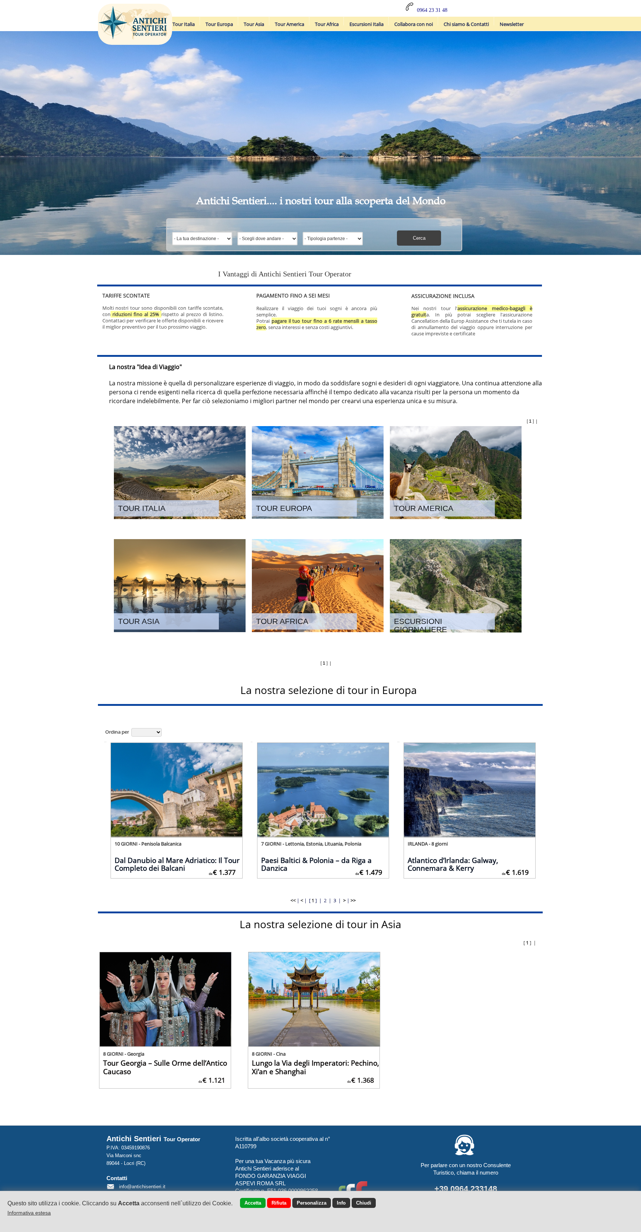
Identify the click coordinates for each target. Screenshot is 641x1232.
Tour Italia (183, 24)
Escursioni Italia (366, 24)
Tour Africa (327, 24)
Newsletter (512, 24)
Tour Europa (219, 24)
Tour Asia (254, 24)
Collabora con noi (413, 24)
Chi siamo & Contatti (466, 24)
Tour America (289, 24)
